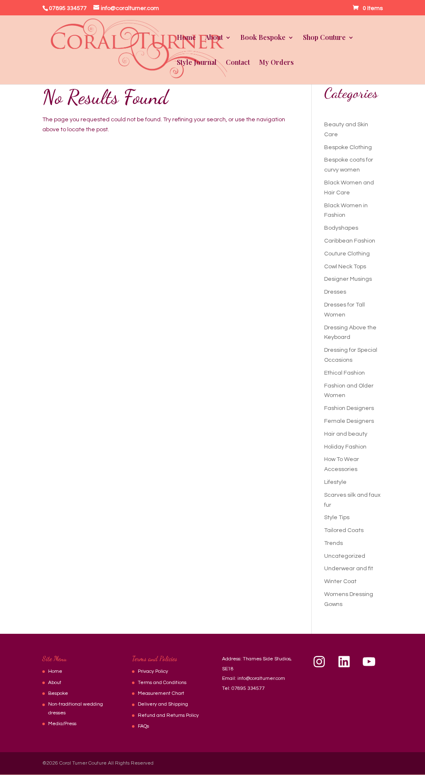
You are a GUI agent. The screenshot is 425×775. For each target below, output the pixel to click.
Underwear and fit (348, 568)
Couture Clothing (347, 254)
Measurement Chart (161, 693)
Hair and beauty (345, 434)
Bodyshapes (341, 228)
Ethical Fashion (344, 373)
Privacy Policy (153, 671)
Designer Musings (348, 279)
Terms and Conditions (162, 682)
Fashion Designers (349, 408)
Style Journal (197, 62)
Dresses (335, 292)
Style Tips (336, 517)
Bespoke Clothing (348, 147)
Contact (238, 62)
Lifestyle (335, 482)
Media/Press (62, 723)
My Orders (276, 62)
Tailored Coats (344, 530)
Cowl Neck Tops (345, 267)
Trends (333, 543)
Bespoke (58, 693)
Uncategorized (344, 556)
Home (186, 38)
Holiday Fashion (345, 447)
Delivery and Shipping (163, 704)
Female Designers (349, 421)
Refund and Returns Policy (168, 715)
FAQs (143, 726)
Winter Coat (340, 581)
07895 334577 (248, 688)
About (54, 682)
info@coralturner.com (261, 678)
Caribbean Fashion (349, 241)
